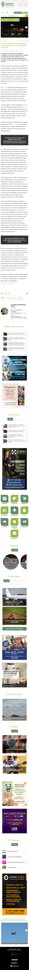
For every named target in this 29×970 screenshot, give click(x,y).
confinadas (15, 124)
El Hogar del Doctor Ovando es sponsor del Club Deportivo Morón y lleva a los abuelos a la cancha (16, 343)
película (12, 299)
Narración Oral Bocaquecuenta (14, 749)
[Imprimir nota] (27, 294)
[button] (26, 27)
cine (16, 81)
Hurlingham (14, 297)
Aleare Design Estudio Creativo (16, 862)
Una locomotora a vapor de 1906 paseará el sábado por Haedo (16, 333)
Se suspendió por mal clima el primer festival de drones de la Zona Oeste (15, 436)
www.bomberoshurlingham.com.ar (9, 283)
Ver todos (14, 550)
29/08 (11, 561)
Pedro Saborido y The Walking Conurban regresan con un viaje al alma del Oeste (16, 426)
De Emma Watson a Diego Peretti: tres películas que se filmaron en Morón (14, 602)
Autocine (20, 297)
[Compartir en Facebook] (9, 294)
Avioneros (18, 584)
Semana (10, 419)
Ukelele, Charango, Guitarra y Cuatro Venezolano (14, 769)
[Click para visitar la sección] (4, 499)
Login (25, 12)
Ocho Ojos (23, 316)
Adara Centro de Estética (14, 856)
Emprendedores (15, 580)
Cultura (23, 580)
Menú (25, 5)
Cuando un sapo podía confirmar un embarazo (14, 621)
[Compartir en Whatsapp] (5, 294)
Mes (16, 419)
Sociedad (6, 580)
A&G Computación (12, 851)
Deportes (11, 584)
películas (25, 107)
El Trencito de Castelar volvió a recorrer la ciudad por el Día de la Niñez (16, 338)
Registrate (18, 12)
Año (20, 419)
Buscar (20, 5)
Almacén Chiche (11, 867)
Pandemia (3, 299)
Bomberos (5, 87)
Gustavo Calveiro (19, 299)
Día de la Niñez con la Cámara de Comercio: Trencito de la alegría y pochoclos (16, 349)
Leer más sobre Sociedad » (14, 629)
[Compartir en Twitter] (2, 294)
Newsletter (4, 15)
